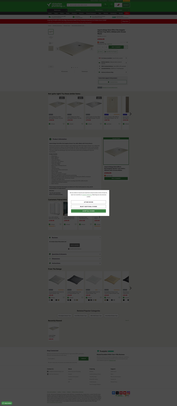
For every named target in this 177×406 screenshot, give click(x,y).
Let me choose (88, 202)
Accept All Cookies (89, 211)
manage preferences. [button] (87, 194)
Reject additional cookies (88, 206)
